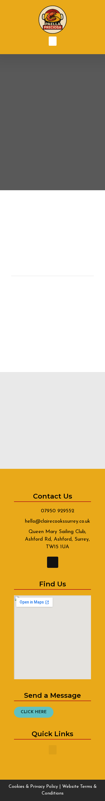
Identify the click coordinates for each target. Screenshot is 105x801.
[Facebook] (52, 562)
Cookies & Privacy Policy (33, 786)
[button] (53, 41)
